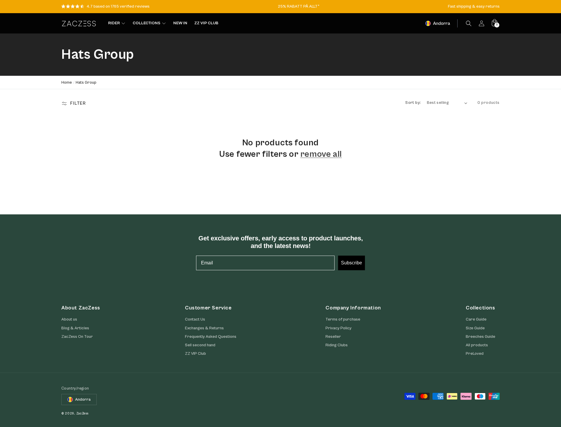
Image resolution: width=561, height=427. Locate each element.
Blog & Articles (75, 328)
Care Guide (476, 319)
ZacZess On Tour (77, 336)
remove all (321, 154)
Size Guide (475, 328)
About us (69, 319)
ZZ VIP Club (195, 353)
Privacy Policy (338, 328)
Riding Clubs (336, 345)
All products (477, 345)
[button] (468, 23)
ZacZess (82, 413)
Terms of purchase (342, 319)
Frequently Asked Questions (210, 336)
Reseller (333, 336)
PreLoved (475, 353)
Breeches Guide (480, 336)
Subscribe (351, 262)
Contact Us (195, 319)
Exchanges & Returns (204, 328)
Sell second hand (200, 345)
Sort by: (413, 102)
